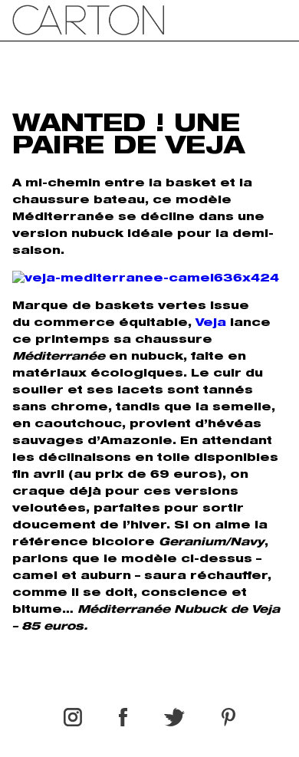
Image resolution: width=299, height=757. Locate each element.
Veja (211, 323)
